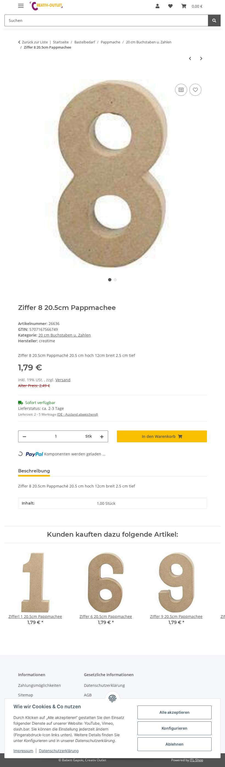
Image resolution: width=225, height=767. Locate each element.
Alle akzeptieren (174, 712)
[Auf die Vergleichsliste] (181, 90)
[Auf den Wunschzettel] (195, 90)
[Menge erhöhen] (102, 436)
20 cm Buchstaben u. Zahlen (64, 335)
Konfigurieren (174, 728)
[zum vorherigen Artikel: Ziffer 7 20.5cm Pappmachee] (190, 58)
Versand (63, 379)
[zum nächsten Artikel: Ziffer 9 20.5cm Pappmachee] (201, 58)
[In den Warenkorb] (22, 76)
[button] (157, 6)
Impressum (23, 750)
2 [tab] (115, 279)
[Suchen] (214, 20)
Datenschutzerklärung (59, 750)
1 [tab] (109, 279)
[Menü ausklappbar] (21, 3)
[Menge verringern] (24, 436)
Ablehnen (174, 744)
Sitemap (25, 695)
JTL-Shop (196, 760)
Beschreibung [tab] (34, 471)
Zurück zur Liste (35, 42)
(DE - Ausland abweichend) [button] (77, 414)
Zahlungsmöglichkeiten (39, 685)
